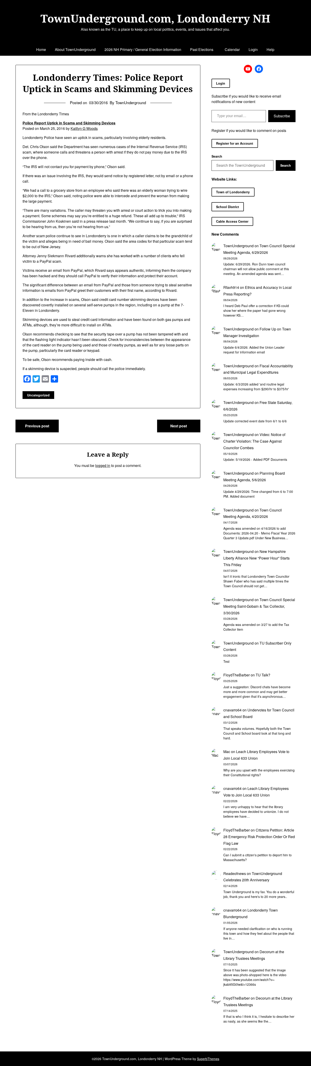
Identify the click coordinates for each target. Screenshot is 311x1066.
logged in (102, 465)
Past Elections (201, 49)
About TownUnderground (75, 49)
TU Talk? (263, 675)
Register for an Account (234, 143)
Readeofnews (234, 873)
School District (227, 206)
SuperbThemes (208, 1058)
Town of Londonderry (233, 192)
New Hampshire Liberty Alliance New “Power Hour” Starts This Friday (256, 558)
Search (217, 156)
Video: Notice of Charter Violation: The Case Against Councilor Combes (254, 441)
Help (270, 49)
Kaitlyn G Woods (84, 128)
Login (253, 49)
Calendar (232, 49)
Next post (178, 425)
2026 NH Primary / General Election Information (143, 49)
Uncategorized (38, 395)
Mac (226, 751)
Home (41, 49)
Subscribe (282, 115)
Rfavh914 (231, 287)
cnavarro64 (232, 710)
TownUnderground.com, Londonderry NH (155, 18)
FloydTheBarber (236, 675)
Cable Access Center (232, 221)
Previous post (37, 425)
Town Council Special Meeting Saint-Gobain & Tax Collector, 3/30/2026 (259, 606)
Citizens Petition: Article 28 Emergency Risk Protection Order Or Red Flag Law (259, 836)
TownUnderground (238, 245)
